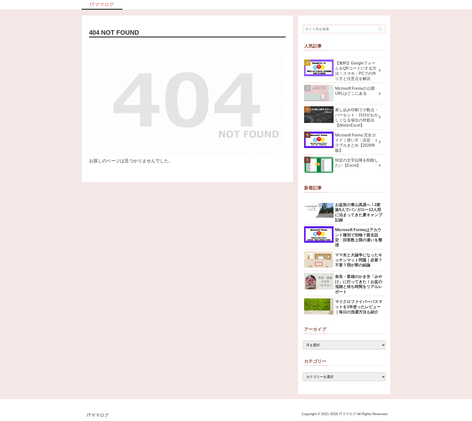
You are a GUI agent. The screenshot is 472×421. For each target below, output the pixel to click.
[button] (380, 29)
